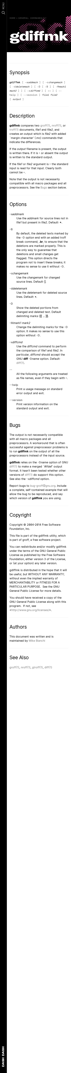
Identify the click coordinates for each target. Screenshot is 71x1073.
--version (30, 95)
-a (26, 82)
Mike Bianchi (37, 640)
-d (14, 86)
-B (46, 86)
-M (57, 86)
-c (47, 82)
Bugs (43, 187)
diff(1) (20, 363)
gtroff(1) (37, 667)
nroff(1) (56, 125)
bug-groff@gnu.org (42, 485)
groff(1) (45, 125)
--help (13, 385)
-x (28, 91)
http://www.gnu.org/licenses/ (30, 610)
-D (38, 86)
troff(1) (14, 129)
